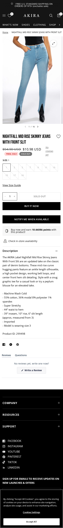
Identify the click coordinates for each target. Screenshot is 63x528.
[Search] (51, 15)
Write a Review (34, 371)
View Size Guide (12, 185)
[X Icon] (11, 345)
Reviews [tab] (6, 356)
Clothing (39, 24)
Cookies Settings (31, 512)
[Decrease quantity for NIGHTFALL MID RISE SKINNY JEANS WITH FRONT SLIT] (5, 196)
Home (5, 32)
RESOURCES (11, 415)
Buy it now (31, 206)
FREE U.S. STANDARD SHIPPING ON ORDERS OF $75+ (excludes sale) (34, 5)
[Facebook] (5, 345)
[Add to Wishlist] (58, 136)
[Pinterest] (18, 345)
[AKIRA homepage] (31, 15)
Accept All (31, 521)
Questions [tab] (21, 356)
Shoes (26, 24)
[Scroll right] (59, 24)
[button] (50, 151)
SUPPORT (9, 426)
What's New (10, 24)
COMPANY (10, 403)
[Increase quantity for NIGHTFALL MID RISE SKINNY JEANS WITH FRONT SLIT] (14, 196)
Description (10, 251)
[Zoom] (53, 43)
